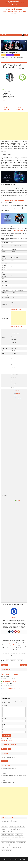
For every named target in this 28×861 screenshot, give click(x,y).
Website (4, 729)
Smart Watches (10, 55)
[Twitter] (9, 631)
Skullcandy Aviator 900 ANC (8, 782)
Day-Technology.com (12, 644)
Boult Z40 (24, 665)
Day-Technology (14, 9)
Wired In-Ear (22, 837)
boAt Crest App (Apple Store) (17, 326)
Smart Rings (12, 826)
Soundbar (13, 829)
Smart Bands (4, 826)
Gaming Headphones (6, 821)
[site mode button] (23, 35)
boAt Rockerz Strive (7, 779)
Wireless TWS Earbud (6, 850)
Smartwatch (13, 660)
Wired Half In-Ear (19, 834)
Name (4, 718)
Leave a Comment (19, 57)
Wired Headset (15, 837)
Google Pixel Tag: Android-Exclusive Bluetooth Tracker (14, 775)
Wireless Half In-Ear (21, 842)
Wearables (17, 55)
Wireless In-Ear (5, 845)
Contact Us (22, 2)
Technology (19, 660)
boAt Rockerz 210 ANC (6, 691)
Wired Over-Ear (5, 839)
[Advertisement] (14, 25)
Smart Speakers (20, 826)
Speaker (18, 829)
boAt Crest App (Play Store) (17, 309)
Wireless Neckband (14, 845)
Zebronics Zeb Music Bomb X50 (9, 768)
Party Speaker (5, 823)
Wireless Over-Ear (5, 847)
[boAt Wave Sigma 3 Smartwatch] (9, 77)
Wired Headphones (6, 837)
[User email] (18, 631)
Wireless (12, 839)
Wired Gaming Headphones (7, 834)
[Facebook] (12, 631)
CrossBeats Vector (7, 772)
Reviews (3, 55)
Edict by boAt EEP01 (5, 676)
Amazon (14, 230)
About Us (6, 2)
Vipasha (11, 57)
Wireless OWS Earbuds (16, 847)
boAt (7, 660)
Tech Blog (11, 2)
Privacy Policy (22, 859)
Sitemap (16, 2)
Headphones (15, 821)
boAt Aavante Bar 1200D (6, 683)
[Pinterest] (15, 631)
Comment (4, 705)
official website (4, 232)
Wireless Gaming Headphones (8, 842)
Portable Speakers (14, 823)
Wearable (4, 662)
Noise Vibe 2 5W (5, 665)
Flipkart (18, 230)
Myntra (22, 230)
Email (4, 724)
